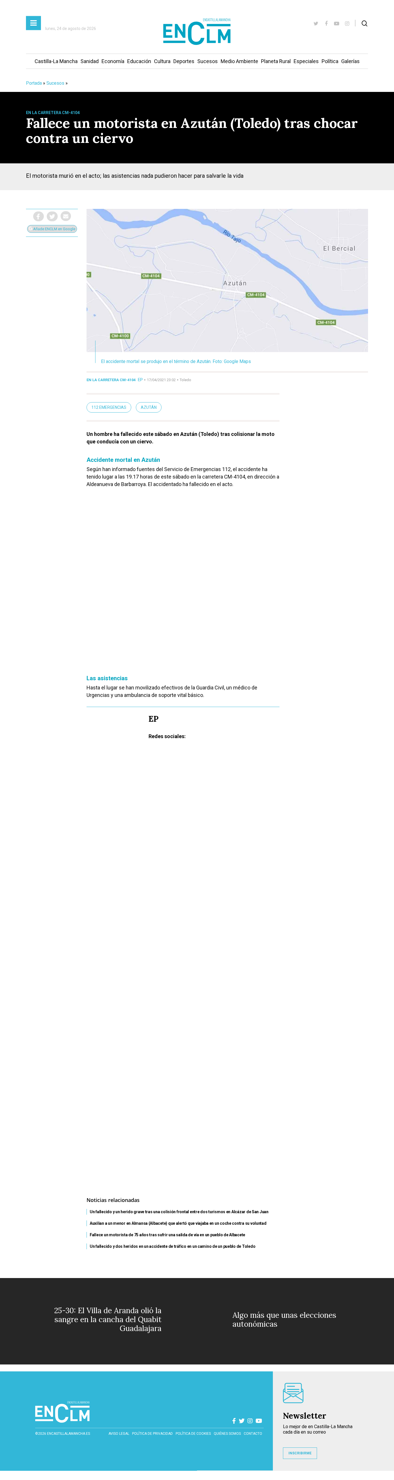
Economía (113, 61)
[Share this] (38, 216)
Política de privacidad (152, 1434)
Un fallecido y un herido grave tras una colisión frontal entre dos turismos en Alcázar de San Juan (179, 1211)
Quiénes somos (227, 1434)
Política (330, 61)
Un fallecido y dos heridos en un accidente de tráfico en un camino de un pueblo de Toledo (172, 1246)
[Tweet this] (52, 216)
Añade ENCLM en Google (53, 229)
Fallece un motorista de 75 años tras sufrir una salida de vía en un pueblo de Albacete (167, 1235)
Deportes (183, 61)
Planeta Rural (276, 61)
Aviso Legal (118, 1434)
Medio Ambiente (239, 61)
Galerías (350, 61)
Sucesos (207, 61)
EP (140, 379)
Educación (139, 61)
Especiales (306, 61)
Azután (149, 407)
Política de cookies (193, 1434)
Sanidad (89, 61)
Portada (34, 83)
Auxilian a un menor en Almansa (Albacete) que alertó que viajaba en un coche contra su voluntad (178, 1223)
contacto (253, 1434)
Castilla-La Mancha (56, 61)
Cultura (162, 61)
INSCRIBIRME (300, 1453)
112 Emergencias (108, 407)
